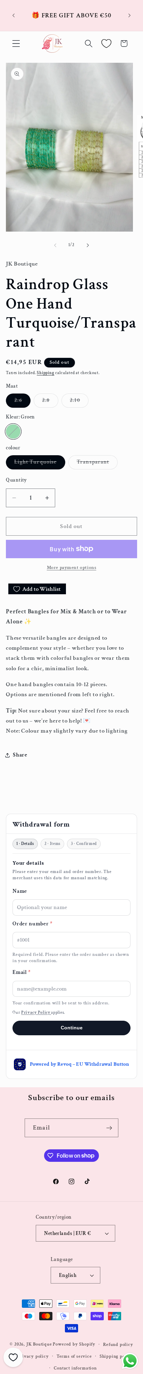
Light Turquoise (39, 463)
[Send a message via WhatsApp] (130, 1361)
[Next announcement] (129, 15)
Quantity (16, 480)
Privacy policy (33, 1356)
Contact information (75, 1368)
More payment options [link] (71, 567)
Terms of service (74, 1356)
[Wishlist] (106, 43)
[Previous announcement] (13, 15)
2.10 (79, 402)
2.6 (22, 402)
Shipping (45, 372)
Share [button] (20, 755)
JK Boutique (39, 1344)
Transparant (97, 463)
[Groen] (13, 431)
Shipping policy (116, 1356)
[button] (16, 43)
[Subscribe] (109, 1127)
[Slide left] (55, 245)
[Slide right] (87, 245)
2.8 (50, 402)
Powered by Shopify (74, 1344)
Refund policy (118, 1344)
